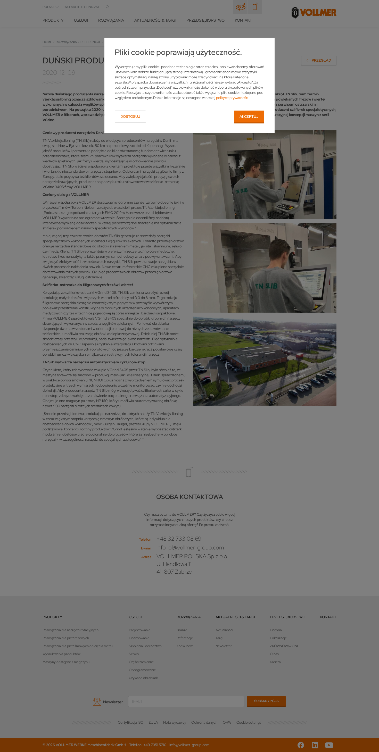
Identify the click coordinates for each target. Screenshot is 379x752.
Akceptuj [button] (249, 116)
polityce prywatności (232, 97)
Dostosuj (130, 116)
